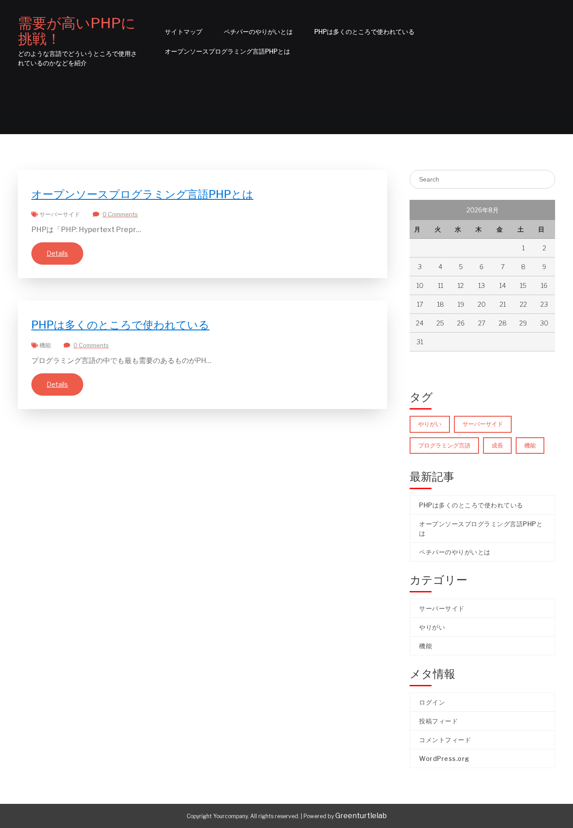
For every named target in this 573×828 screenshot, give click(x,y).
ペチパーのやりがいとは (258, 31)
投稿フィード (438, 721)
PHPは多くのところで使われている (364, 31)
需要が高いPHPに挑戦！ (77, 30)
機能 (45, 345)
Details (57, 253)
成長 (497, 445)
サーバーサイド (59, 214)
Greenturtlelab (361, 815)
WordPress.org (444, 758)
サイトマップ (183, 31)
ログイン (432, 702)
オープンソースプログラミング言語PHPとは (227, 51)
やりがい (429, 423)
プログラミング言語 (444, 445)
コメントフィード (445, 740)
